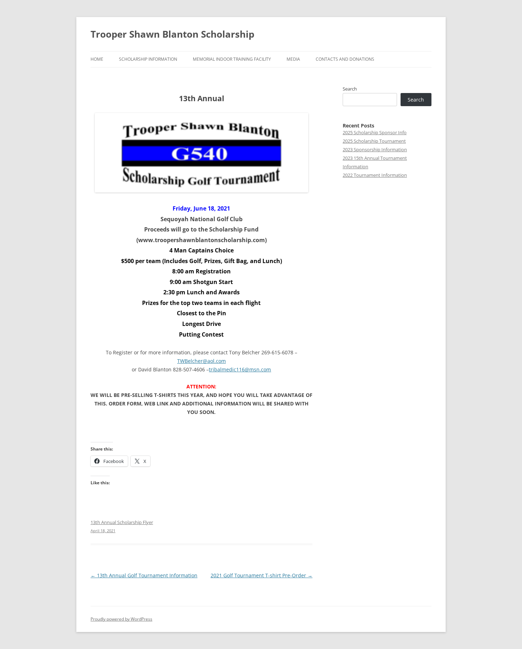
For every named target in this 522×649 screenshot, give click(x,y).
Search (350, 89)
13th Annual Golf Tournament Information (144, 575)
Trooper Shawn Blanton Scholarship (172, 34)
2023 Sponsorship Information (375, 149)
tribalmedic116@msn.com (240, 369)
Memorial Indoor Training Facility (232, 59)
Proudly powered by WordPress (121, 619)
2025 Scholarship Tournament (374, 141)
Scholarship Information (148, 59)
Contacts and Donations (345, 59)
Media (293, 59)
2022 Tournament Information (375, 175)
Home (97, 59)
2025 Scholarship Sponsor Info (375, 132)
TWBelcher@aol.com (201, 361)
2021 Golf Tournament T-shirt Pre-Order (261, 575)
